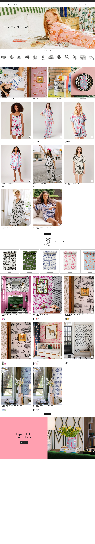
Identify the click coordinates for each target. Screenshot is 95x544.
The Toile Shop (64, 4)
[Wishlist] (83, 4)
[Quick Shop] (30, 137)
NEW (27, 4)
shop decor (23, 442)
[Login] (81, 4)
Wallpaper (38, 4)
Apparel (44, 4)
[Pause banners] (8, 1)
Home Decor (50, 4)
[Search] (79, 4)
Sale (71, 4)
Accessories (57, 4)
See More (47, 233)
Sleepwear (32, 4)
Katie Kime (13, 4)
